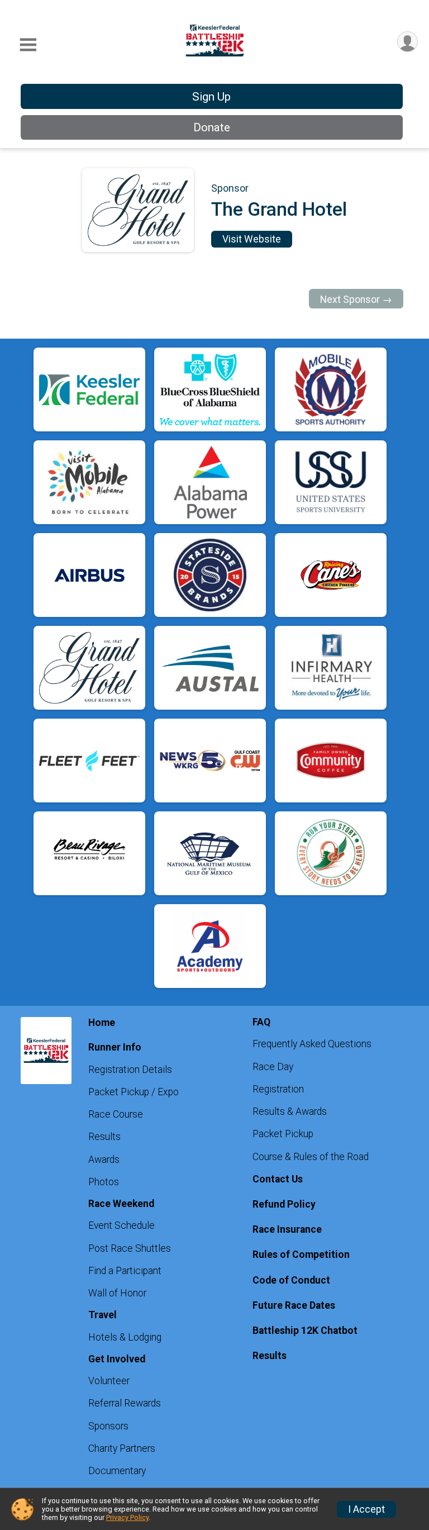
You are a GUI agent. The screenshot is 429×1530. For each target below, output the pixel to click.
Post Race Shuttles (129, 1248)
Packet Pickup (282, 1133)
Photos (103, 1181)
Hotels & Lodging (124, 1337)
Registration (278, 1089)
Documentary (117, 1470)
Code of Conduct (291, 1280)
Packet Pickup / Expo (133, 1091)
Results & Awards (289, 1111)
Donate (211, 127)
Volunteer (109, 1380)
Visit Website (251, 239)
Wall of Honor (117, 1293)
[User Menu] (407, 41)
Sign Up (211, 96)
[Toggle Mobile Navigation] (28, 45)
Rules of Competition (301, 1254)
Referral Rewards (124, 1403)
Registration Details (130, 1069)
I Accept (366, 1509)
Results (104, 1136)
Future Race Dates (293, 1305)
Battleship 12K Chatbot (305, 1330)
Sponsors (108, 1426)
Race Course (115, 1114)
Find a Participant (124, 1270)
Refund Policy (284, 1204)
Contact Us (277, 1179)
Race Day (272, 1066)
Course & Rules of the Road (310, 1156)
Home (101, 1022)
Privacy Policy (127, 1517)
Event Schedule (121, 1225)
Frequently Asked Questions (311, 1043)
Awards (104, 1159)
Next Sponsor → (356, 299)
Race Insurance (287, 1229)
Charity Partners (121, 1448)
